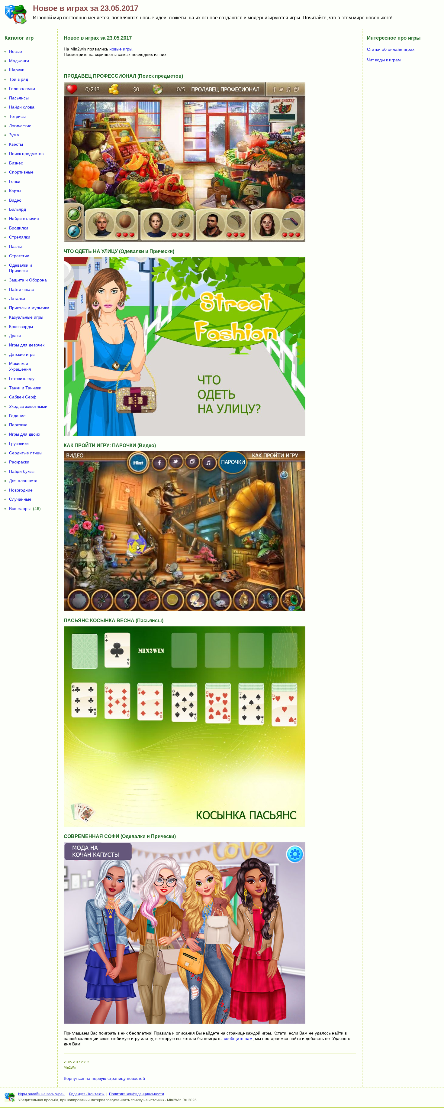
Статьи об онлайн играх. (391, 49)
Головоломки (22, 88)
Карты (15, 190)
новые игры (120, 49)
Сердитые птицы (25, 452)
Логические (20, 125)
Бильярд (17, 209)
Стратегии (19, 255)
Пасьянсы (19, 98)
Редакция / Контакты (87, 1094)
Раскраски (19, 462)
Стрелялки (19, 237)
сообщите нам (238, 1038)
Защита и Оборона (28, 280)
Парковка (18, 424)
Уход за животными (28, 406)
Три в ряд (18, 79)
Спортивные (21, 172)
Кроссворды (21, 326)
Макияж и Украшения (20, 366)
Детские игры (22, 354)
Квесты (16, 144)
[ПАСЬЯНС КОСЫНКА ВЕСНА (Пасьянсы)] (184, 825)
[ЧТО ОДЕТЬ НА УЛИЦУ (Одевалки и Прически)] (184, 434)
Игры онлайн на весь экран (41, 1094)
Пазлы (15, 246)
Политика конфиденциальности (136, 1094)
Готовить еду (21, 378)
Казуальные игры (26, 317)
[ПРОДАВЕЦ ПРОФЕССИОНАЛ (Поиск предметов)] (184, 240)
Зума (14, 134)
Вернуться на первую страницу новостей (104, 1078)
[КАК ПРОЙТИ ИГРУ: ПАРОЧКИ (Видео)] (184, 609)
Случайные (20, 499)
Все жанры (20, 508)
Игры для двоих (24, 434)
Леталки (17, 298)
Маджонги (19, 60)
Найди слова (21, 107)
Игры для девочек (26, 345)
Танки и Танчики (25, 387)
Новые (15, 51)
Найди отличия (24, 218)
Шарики (16, 69)
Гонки (14, 181)
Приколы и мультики (29, 307)
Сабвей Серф (23, 397)
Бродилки (18, 228)
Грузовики (19, 443)
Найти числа (21, 289)
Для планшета (23, 480)
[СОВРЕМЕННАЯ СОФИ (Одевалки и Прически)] (184, 1022)
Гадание (17, 415)
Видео (15, 200)
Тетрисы (17, 116)
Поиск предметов (26, 153)
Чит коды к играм (384, 59)
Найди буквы (21, 471)
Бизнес (16, 163)
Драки (15, 335)
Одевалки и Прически (20, 268)
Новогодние (21, 490)
